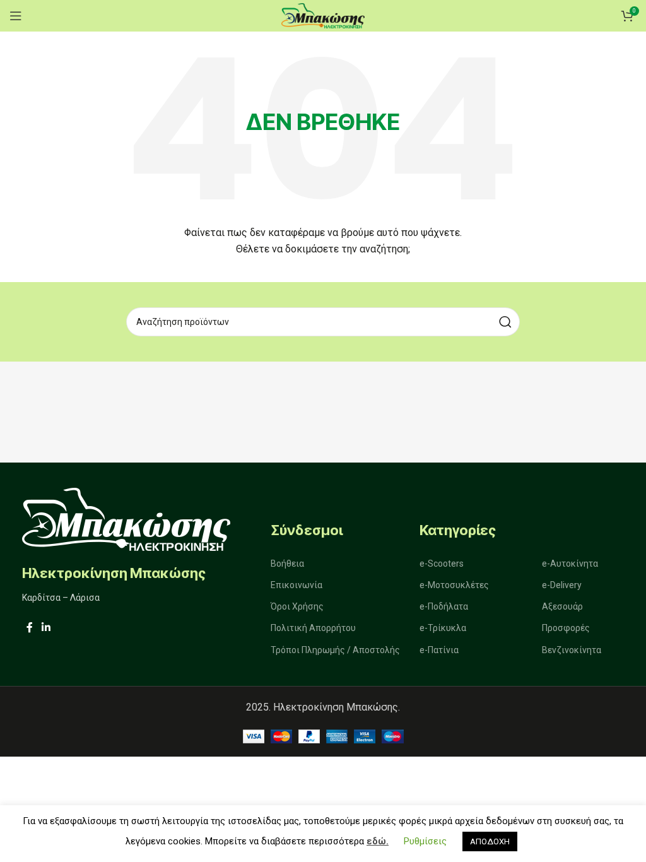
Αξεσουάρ (562, 606)
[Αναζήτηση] (505, 321)
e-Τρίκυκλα (443, 628)
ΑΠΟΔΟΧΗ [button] (490, 841)
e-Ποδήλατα (444, 606)
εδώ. (378, 841)
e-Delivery (562, 585)
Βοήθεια (287, 563)
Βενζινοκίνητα (571, 650)
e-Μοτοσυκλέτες (454, 585)
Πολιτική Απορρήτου (313, 628)
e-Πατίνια (439, 650)
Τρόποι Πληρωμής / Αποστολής (335, 650)
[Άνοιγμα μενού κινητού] (15, 15)
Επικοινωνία (296, 585)
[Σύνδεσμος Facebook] (29, 627)
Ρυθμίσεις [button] (425, 841)
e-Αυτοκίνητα (570, 563)
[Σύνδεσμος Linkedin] (45, 627)
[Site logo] (323, 15)
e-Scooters (442, 563)
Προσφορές (566, 628)
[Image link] (126, 518)
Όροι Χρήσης (297, 606)
